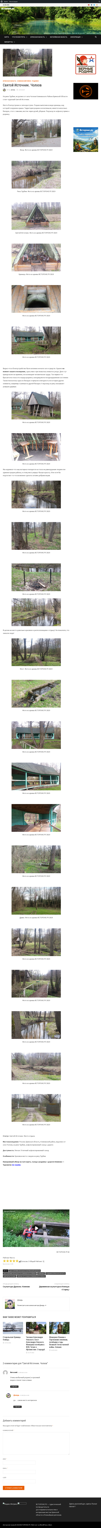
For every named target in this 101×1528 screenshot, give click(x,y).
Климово (41, 1273)
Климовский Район (24, 81)
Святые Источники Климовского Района (31, 1276)
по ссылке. (16, 1165)
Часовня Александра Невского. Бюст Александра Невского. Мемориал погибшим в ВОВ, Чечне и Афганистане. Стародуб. (35, 1343)
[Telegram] (94, 5)
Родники (35, 81)
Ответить (14, 1386)
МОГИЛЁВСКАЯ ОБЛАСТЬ (58, 37)
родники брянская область (55, 1273)
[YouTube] (88, 5)
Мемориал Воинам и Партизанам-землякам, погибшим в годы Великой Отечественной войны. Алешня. (59, 1342)
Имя (5, 1459)
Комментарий (8, 1430)
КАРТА (6, 37)
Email (5, 1468)
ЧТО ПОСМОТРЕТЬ (18, 37)
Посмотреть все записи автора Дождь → (31, 1305)
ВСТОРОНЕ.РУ (25, 1525)
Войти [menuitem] (6, 1)
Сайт (4, 1477)
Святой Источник (9, 1276)
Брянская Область (9, 81)
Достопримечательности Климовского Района (20, 1273)
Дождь (13, 90)
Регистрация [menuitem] (13, 1)
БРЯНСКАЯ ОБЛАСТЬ (37, 37)
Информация (75, 37)
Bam (50, 1525)
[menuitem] (1, 1)
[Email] (97, 5)
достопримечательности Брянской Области (25, 1271)
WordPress (43, 1525)
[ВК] (91, 5)
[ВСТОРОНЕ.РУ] (50, 20)
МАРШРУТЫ (8, 42)
